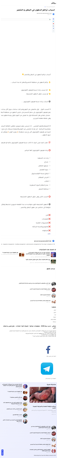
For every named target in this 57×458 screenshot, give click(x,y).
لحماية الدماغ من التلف (45, 294)
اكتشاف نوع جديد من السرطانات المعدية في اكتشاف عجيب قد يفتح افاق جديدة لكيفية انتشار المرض (38, 254)
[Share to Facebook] (53, 19)
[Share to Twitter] (53, 21)
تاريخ (55, 312)
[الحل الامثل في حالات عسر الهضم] (25, 410)
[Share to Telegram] (53, 28)
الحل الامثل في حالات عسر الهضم (14, 409)
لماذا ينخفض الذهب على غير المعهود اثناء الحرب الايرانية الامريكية (41, 333)
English (2, 453)
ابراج (55, 310)
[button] (53, 31)
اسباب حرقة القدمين (17, 414)
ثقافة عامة (53, 319)
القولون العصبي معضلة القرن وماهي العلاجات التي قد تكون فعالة (40, 450)
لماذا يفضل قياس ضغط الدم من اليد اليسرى (40, 300)
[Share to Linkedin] (53, 26)
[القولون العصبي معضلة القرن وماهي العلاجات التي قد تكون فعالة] (54, 451)
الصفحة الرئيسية (51, 6)
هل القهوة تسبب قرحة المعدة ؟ (10, 252)
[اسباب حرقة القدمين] (25, 415)
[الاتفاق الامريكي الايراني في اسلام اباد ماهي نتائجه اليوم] (25, 421)
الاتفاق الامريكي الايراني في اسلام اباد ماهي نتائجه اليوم (12, 421)
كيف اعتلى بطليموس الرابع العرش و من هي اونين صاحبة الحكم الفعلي (34, 283)
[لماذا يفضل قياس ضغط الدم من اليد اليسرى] (54, 301)
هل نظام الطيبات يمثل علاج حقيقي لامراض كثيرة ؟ (38, 260)
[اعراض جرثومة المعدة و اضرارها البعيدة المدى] (54, 290)
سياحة (54, 322)
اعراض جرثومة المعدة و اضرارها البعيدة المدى (40, 289)
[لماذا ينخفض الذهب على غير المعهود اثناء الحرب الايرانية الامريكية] (25, 404)
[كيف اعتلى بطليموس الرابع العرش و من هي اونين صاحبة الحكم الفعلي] (54, 284)
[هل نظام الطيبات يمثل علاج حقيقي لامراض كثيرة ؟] (53, 261)
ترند (45, 6)
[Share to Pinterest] (53, 23)
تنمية (54, 317)
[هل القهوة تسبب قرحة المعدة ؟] (21, 254)
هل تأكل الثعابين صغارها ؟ (50, 332)
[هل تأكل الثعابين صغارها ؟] (25, 398)
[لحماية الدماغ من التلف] (54, 295)
